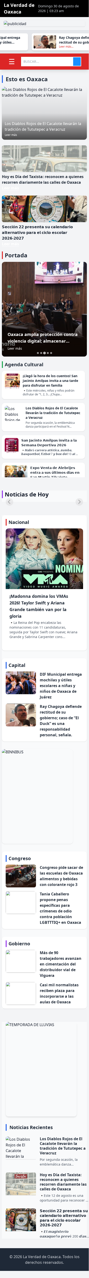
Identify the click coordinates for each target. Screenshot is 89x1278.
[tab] (38, 353)
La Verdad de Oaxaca (19, 8)
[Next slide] (79, 502)
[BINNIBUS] (44, 796)
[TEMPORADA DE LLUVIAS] (47, 1069)
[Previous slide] (9, 502)
